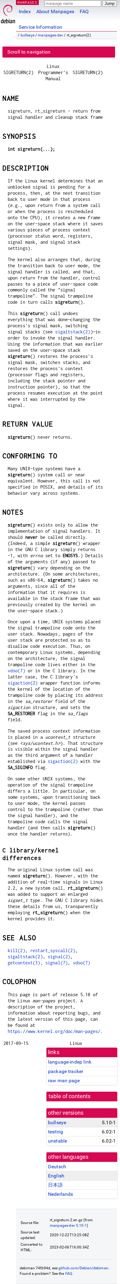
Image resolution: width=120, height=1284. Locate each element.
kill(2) (16, 950)
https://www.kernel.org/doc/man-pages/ (54, 1031)
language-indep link (69, 1062)
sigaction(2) (23, 682)
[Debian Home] (8, 12)
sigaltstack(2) (72, 331)
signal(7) (56, 962)
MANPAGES (27, 2)
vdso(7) (16, 670)
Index (25, 11)
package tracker (65, 1071)
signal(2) (59, 956)
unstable (57, 1141)
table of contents (70, 1096)
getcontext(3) (24, 962)
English (56, 1176)
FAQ (84, 11)
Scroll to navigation (28, 52)
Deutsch (57, 1166)
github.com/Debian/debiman (83, 1268)
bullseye (27, 35)
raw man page (64, 1080)
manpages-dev (50, 35)
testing (55, 1132)
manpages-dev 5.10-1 (68, 1225)
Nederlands (60, 1194)
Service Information (40, 27)
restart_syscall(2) (52, 950)
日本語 (55, 1185)
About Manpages (55, 11)
